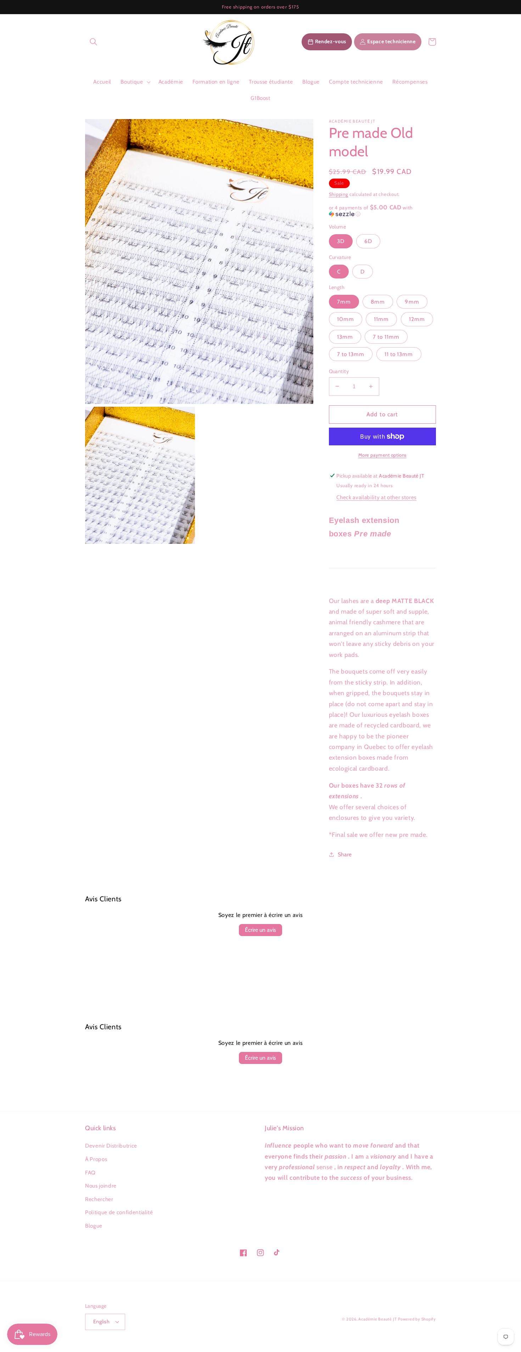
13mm (345, 336)
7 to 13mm (351, 353)
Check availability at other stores (376, 497)
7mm (344, 301)
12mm (417, 319)
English (101, 1321)
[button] (93, 41)
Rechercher (99, 1199)
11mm (381, 319)
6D (368, 241)
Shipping (338, 194)
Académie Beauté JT (377, 1319)
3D (340, 241)
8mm (378, 301)
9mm (412, 301)
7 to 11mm (386, 336)
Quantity (339, 371)
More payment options (382, 454)
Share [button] (345, 854)
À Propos (96, 1159)
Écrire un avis (260, 929)
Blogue (93, 1225)
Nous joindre (101, 1185)
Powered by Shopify (417, 1319)
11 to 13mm (399, 353)
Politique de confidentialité (119, 1212)
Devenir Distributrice (111, 1145)
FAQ (90, 1172)
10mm (345, 319)
